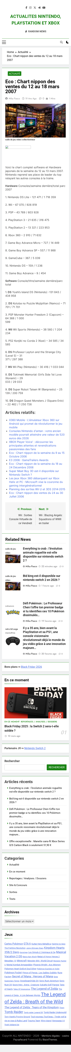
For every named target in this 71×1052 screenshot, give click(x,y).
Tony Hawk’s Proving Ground (17, 1017)
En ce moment (11, 721)
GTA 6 (27, 943)
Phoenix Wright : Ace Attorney (47, 964)
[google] (39, 8)
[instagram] (30, 8)
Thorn (61, 1008)
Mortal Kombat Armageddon (19, 964)
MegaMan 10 (10, 961)
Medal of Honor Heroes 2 (48, 957)
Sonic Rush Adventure (49, 981)
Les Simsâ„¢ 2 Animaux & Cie (41, 952)
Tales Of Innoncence (21, 989)
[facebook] (26, 8)
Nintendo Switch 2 (35, 748)
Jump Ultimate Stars (34, 948)
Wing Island (46, 1021)
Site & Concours (18, 885)
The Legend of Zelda (44, 988)
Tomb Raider (13, 1012)
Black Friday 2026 (31, 666)
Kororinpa (24, 952)
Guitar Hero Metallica (41, 944)
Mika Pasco (14, 98)
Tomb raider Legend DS (33, 1012)
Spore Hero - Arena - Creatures (26, 985)
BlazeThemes (50, 1039)
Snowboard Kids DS (29, 981)
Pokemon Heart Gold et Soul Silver (20, 968)
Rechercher (12, 761)
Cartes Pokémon (13, 943)
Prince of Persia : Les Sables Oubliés (39, 972)
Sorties (13, 892)
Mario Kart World (30, 957)
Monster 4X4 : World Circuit (40, 960)
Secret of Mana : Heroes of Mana (32, 976)
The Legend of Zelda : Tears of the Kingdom (31, 1007)
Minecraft (22, 960)
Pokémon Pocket (13, 972)
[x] (35, 8)
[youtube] (43, 8)
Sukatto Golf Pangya (49, 984)
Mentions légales (51, 1035)
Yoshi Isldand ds (11, 1025)
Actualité (14, 73)
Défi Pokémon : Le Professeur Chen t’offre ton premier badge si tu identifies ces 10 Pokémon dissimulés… (34, 813)
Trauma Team (34, 1021)
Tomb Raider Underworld (55, 1012)
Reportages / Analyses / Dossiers (39, 721)
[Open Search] (61, 42)
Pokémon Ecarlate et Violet (48, 969)
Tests (12, 898)
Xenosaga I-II (58, 1020)
